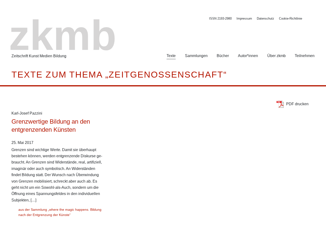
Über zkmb (276, 56)
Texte (171, 56)
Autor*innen (248, 56)
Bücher (223, 56)
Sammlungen (196, 56)
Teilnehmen (305, 56)
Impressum (244, 18)
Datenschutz (265, 18)
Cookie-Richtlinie (290, 18)
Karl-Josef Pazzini (26, 113)
